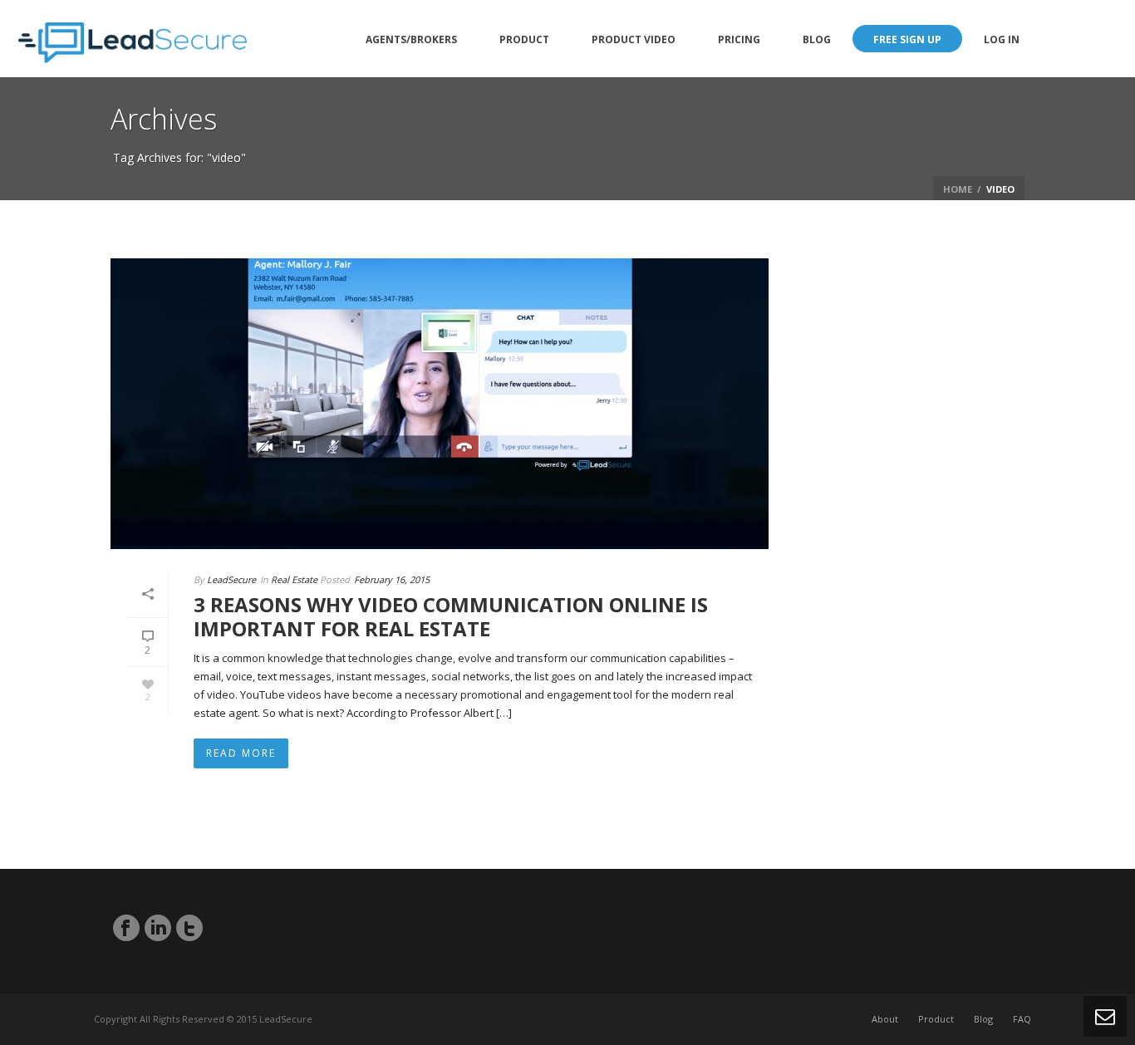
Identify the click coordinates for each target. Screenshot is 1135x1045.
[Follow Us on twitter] (189, 928)
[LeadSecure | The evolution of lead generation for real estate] (132, 38)
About (885, 1019)
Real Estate (294, 579)
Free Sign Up (907, 39)
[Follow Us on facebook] (126, 928)
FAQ (1022, 1019)
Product (524, 39)
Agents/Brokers (411, 39)
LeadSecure (231, 579)
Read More (241, 753)
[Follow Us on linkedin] (158, 928)
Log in (1002, 39)
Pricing (739, 39)
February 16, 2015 (392, 579)
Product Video (634, 39)
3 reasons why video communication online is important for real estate (451, 616)
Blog (817, 39)
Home (957, 189)
